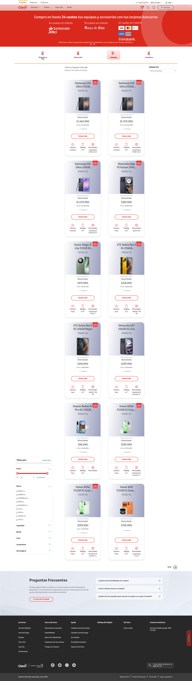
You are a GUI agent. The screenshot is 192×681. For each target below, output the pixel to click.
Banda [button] (18, 532)
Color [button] (18, 538)
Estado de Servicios (77, 647)
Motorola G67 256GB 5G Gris (126, 327)
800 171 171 (157, 666)
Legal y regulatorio (166, 677)
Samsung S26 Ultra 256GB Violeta (83, 166)
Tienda (46, 7)
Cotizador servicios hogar (79, 633)
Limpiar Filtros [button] (46, 460)
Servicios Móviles (24, 628)
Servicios (34, 7)
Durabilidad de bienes (78, 642)
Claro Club (59, 7)
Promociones (22, 651)
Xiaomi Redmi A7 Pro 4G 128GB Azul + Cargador (83, 408)
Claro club (21, 642)
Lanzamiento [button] (21, 545)
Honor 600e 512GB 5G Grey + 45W (126, 408)
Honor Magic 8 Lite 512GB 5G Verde (82, 247)
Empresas (44, 2)
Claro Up (21, 647)
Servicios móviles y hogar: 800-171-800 (161, 629)
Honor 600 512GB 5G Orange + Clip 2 (126, 489)
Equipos (21, 637)
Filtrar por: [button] (22, 460)
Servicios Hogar (23, 633)
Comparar (84, 129)
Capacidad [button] (20, 526)
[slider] (17, 473)
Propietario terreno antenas (54, 642)
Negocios (33, 2)
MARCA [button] (18, 486)
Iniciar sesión (128, 628)
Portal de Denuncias (139, 677)
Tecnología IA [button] (21, 551)
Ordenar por (154, 67)
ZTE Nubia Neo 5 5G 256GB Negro (82, 327)
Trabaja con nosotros (52, 647)
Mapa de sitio (124, 677)
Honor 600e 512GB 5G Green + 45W (83, 489)
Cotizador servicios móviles (80, 628)
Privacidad (152, 677)
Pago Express (143, 2)
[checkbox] (33, 491)
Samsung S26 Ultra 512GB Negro (83, 85)
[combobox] (163, 71)
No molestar (75, 637)
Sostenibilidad (50, 633)
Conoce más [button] (82, 136)
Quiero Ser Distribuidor (53, 637)
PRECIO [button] (18, 469)
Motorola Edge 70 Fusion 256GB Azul (126, 166)
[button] (141, 7)
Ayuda (69, 7)
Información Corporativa (53, 628)
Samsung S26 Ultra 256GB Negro (126, 85)
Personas (22, 2)
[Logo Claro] (22, 7)
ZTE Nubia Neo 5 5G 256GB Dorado (126, 247)
